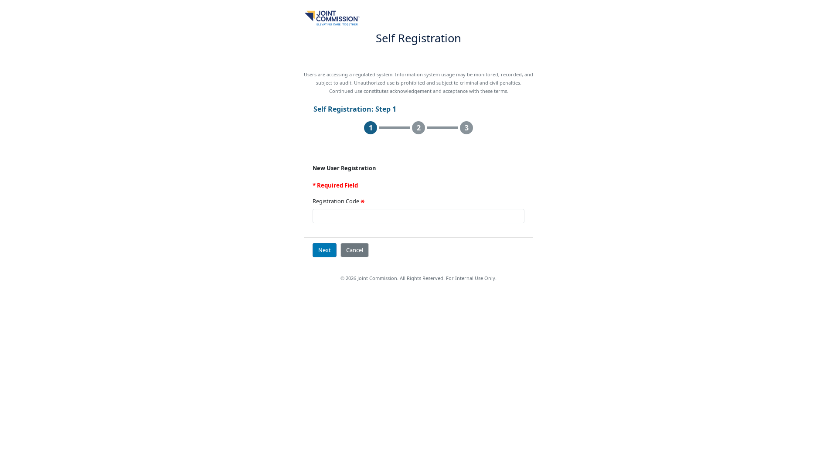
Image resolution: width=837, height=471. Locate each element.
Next (324, 250)
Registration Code (337, 201)
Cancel (354, 250)
